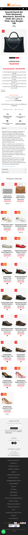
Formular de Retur (13, 507)
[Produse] (2, 9)
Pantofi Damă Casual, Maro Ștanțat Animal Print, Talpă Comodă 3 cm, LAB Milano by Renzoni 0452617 (7, 329)
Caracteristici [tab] (5, 169)
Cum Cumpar (13, 495)
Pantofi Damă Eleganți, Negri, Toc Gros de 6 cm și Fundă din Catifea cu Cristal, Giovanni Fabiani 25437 (7, 355)
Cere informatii (19, 109)
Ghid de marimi (13, 483)
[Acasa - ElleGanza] (14, 5)
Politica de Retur (13, 478)
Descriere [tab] (4, 128)
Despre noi (13, 463)
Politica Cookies (13, 501)
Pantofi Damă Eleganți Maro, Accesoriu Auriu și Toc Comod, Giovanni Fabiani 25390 (21, 355)
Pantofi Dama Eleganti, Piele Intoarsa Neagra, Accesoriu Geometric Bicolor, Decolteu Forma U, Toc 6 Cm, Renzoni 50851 (7, 277)
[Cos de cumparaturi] (23, 8)
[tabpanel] (14, 42)
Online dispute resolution (13, 512)
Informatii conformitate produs (8, 166)
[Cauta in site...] (26, 8)
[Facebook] (12, 443)
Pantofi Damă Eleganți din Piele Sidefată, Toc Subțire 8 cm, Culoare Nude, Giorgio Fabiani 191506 (7, 407)
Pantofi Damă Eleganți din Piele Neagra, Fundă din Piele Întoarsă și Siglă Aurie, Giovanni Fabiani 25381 (7, 381)
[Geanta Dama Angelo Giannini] (7, 188)
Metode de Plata (13, 466)
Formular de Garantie (13, 504)
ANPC (13, 509)
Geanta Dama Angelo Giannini (7, 196)
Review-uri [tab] (5, 172)
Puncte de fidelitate (13, 460)
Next (26, 43)
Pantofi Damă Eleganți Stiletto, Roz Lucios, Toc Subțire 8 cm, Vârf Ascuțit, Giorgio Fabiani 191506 (21, 381)
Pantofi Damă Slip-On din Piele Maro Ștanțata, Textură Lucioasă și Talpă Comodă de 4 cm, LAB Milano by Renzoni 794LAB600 (21, 277)
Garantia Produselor (13, 475)
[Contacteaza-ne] (19, 8)
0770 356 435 (14, 453)
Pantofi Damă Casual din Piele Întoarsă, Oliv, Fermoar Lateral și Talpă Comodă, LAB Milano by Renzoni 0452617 (7, 303)
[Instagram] (15, 443)
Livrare (13, 472)
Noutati (13, 486)
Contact (13, 515)
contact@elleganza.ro (15, 455)
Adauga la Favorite (8, 109)
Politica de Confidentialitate (13, 498)
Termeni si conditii (13, 469)
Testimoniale (13, 492)
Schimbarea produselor (13, 480)
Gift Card (13, 489)
